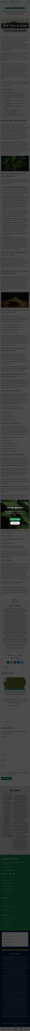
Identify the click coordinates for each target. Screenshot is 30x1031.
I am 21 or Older (15, 519)
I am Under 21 (15, 523)
